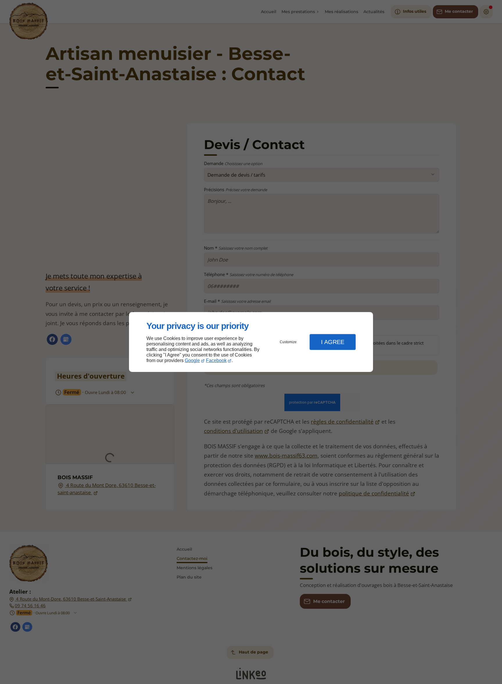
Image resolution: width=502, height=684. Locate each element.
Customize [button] (288, 342)
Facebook (216, 360)
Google (192, 360)
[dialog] (251, 342)
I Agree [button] (332, 342)
